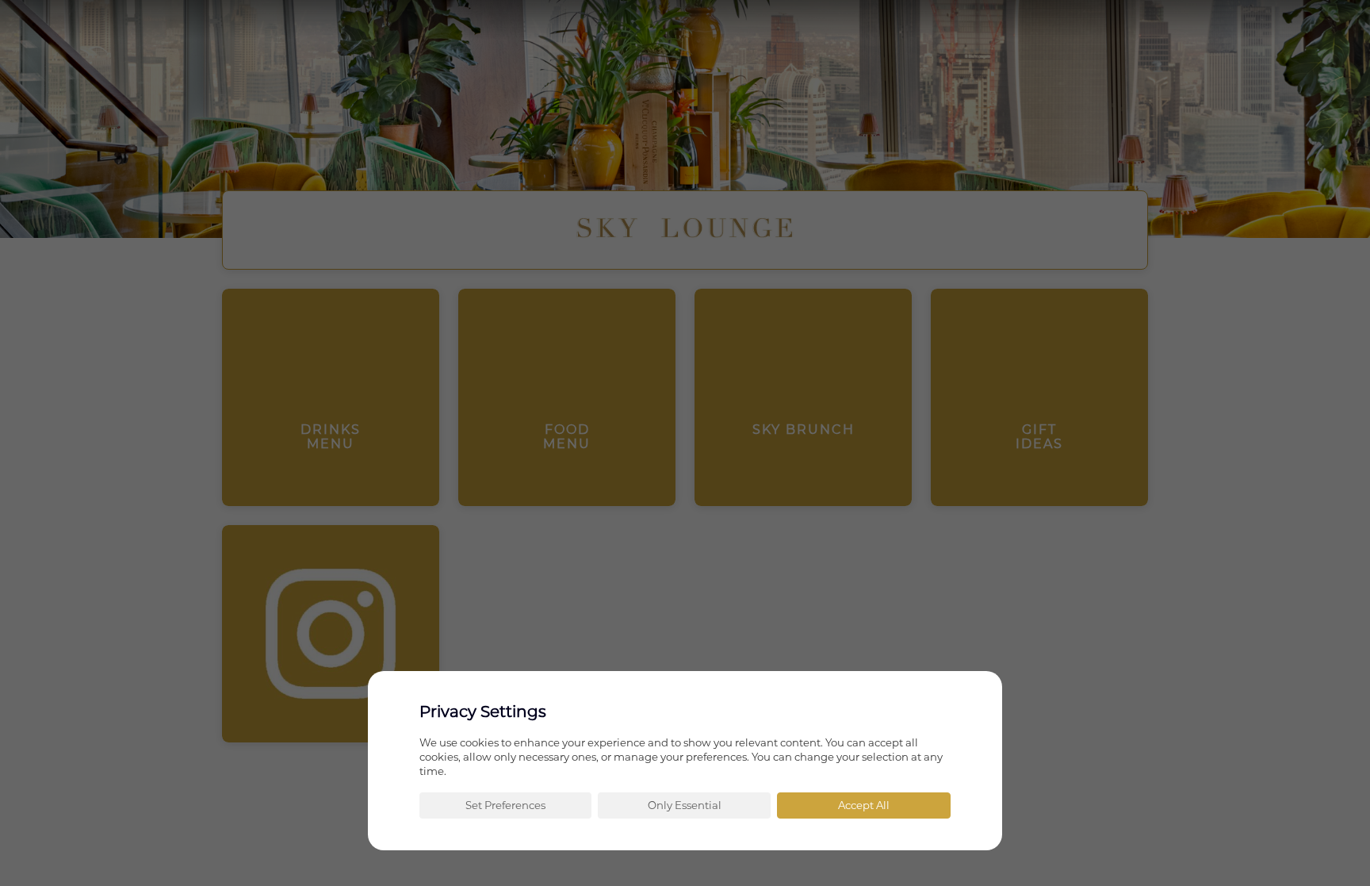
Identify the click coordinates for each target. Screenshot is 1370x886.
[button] (505, 805)
